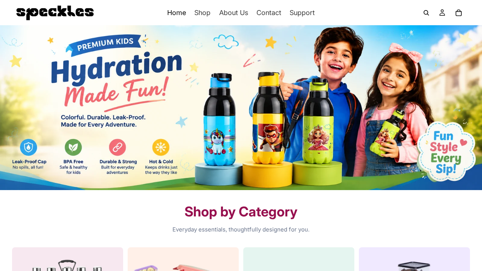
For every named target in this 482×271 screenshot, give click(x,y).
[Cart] (458, 13)
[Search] (426, 13)
